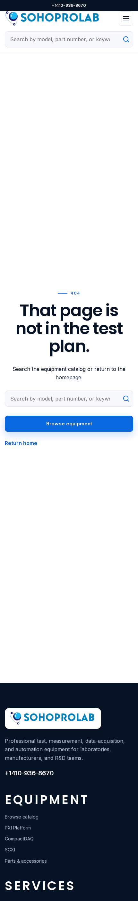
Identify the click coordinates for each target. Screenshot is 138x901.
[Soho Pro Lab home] (59, 18)
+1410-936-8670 (69, 5)
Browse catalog (22, 816)
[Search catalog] (124, 39)
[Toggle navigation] (126, 18)
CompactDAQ (19, 838)
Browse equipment (69, 424)
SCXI (10, 849)
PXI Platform (18, 827)
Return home (21, 443)
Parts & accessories (26, 861)
